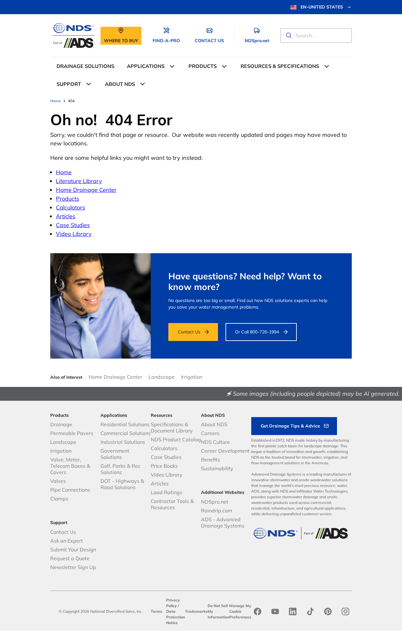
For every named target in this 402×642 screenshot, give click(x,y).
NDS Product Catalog (176, 439)
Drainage (61, 424)
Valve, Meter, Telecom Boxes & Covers (70, 465)
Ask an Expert (66, 541)
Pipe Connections (70, 490)
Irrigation (191, 377)
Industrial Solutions (122, 442)
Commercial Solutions (125, 433)
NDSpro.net (214, 502)
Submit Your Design (73, 549)
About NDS (214, 424)
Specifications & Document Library (172, 427)
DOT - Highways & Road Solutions (122, 484)
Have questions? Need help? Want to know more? (245, 281)
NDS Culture (215, 442)
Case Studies (73, 225)
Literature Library (79, 181)
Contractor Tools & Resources (172, 504)
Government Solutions (114, 454)
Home (64, 172)
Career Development (225, 451)
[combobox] (316, 35)
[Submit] (288, 35)
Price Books (164, 466)
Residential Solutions (124, 424)
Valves (58, 481)
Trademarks (196, 611)
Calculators (70, 207)
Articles (65, 216)
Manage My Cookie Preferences (240, 611)
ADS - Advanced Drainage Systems (222, 522)
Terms (156, 611)
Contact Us (189, 332)
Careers (210, 433)
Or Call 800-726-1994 (257, 332)
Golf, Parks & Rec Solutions (120, 469)
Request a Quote (70, 558)
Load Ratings (166, 492)
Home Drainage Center (86, 189)
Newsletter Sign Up (73, 567)
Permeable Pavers (71, 433)
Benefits (210, 459)
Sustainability (217, 468)
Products (67, 198)
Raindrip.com (216, 510)
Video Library (74, 233)
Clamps (59, 498)
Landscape (162, 377)
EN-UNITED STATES (322, 7)
